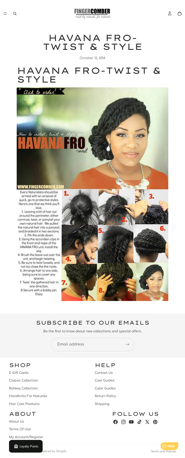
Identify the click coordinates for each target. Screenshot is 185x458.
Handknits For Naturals (28, 396)
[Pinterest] (155, 422)
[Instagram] (123, 422)
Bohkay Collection (23, 388)
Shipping (102, 403)
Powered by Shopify (53, 451)
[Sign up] (127, 344)
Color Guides (105, 388)
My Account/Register (26, 437)
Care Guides (105, 380)
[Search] (15, 14)
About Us (16, 421)
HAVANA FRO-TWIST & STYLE (89, 75)
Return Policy (105, 396)
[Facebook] (115, 422)
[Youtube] (131, 422)
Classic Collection (23, 380)
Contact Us (104, 373)
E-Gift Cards (19, 373)
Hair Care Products (24, 403)
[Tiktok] (139, 422)
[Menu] (5, 13)
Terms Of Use (20, 429)
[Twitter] (147, 422)
